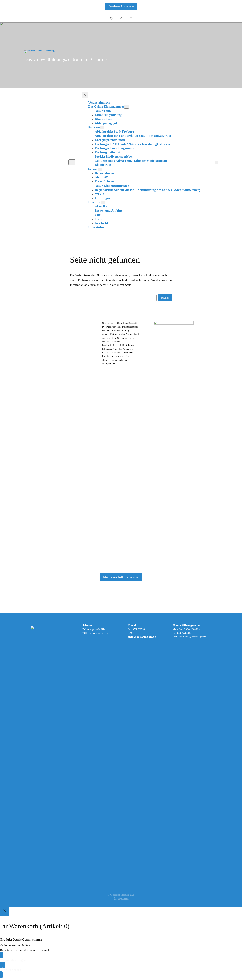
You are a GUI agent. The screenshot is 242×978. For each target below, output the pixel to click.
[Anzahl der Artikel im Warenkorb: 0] (216, 162)
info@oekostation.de (142, 636)
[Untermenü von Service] (100, 169)
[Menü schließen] (85, 95)
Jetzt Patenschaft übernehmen (121, 577)
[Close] (4, 911)
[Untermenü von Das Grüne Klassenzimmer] (126, 107)
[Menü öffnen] (71, 162)
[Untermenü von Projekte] (102, 127)
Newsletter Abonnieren (121, 6)
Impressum (121, 898)
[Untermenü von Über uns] (103, 202)
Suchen (165, 297)
